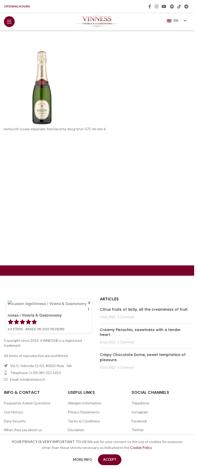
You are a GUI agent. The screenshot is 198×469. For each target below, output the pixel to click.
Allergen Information (84, 403)
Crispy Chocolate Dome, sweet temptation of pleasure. (143, 357)
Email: (27, 379)
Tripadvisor (140, 403)
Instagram (139, 412)
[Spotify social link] (172, 6)
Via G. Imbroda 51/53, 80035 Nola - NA (41, 365)
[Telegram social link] (186, 6)
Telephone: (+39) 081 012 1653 (35, 372)
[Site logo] (97, 21)
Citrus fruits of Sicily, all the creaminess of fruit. (144, 309)
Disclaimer (76, 430)
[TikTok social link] (179, 6)
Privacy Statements (84, 412)
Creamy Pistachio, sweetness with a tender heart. (140, 332)
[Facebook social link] (150, 6)
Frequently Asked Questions (27, 403)
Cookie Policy (141, 447)
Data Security (15, 421)
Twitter (137, 430)
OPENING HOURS (17, 6)
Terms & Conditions (84, 421)
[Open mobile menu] (9, 21)
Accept (109, 459)
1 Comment (125, 317)
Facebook (139, 421)
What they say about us (23, 430)
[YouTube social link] (164, 6)
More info (83, 459)
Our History (13, 412)
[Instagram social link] (156, 6)
